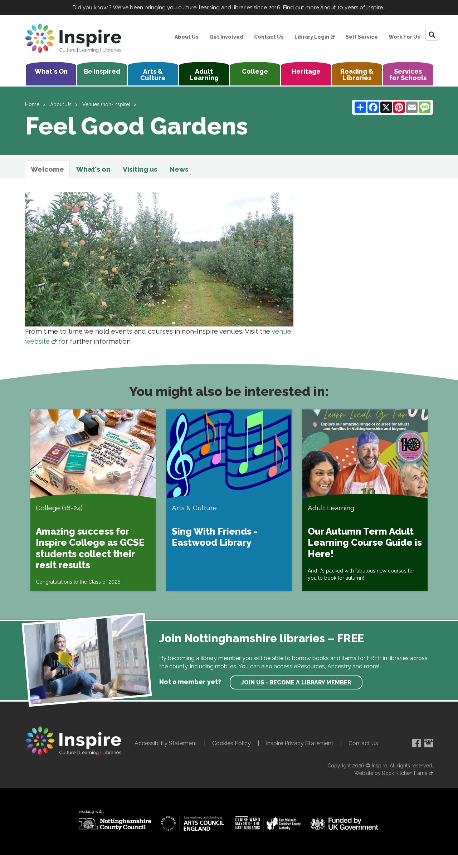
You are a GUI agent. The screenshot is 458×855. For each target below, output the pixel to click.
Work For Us (404, 37)
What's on (93, 169)
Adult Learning (204, 75)
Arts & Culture (153, 75)
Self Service (362, 37)
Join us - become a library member (296, 682)
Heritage (306, 71)
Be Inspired (102, 71)
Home (32, 104)
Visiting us (140, 169)
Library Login (311, 37)
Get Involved (226, 37)
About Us (187, 37)
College (255, 71)
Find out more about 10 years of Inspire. (334, 7)
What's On (51, 71)
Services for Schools (408, 75)
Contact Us (269, 37)
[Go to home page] (73, 38)
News (179, 169)
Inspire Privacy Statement (299, 743)
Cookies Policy (231, 743)
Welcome (47, 169)
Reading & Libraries (357, 75)
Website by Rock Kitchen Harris (390, 773)
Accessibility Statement (166, 743)
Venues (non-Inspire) (106, 104)
